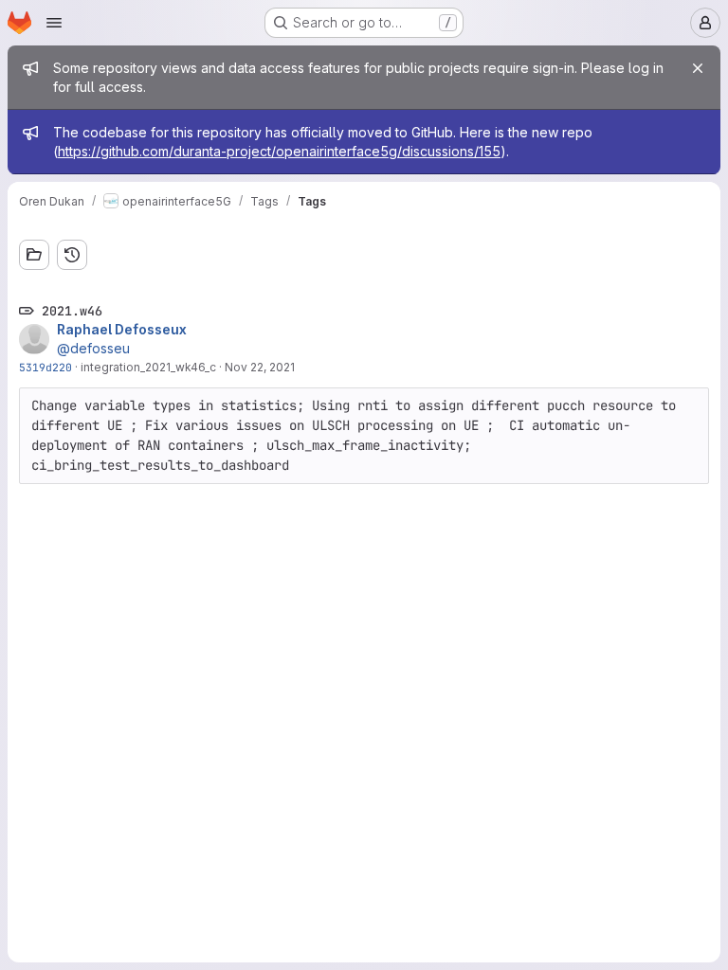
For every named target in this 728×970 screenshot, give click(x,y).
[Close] (697, 68)
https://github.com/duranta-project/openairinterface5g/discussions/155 (279, 151)
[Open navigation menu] (54, 23)
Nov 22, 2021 (260, 367)
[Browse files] (34, 255)
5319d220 (45, 367)
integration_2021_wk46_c (148, 367)
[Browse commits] (72, 255)
